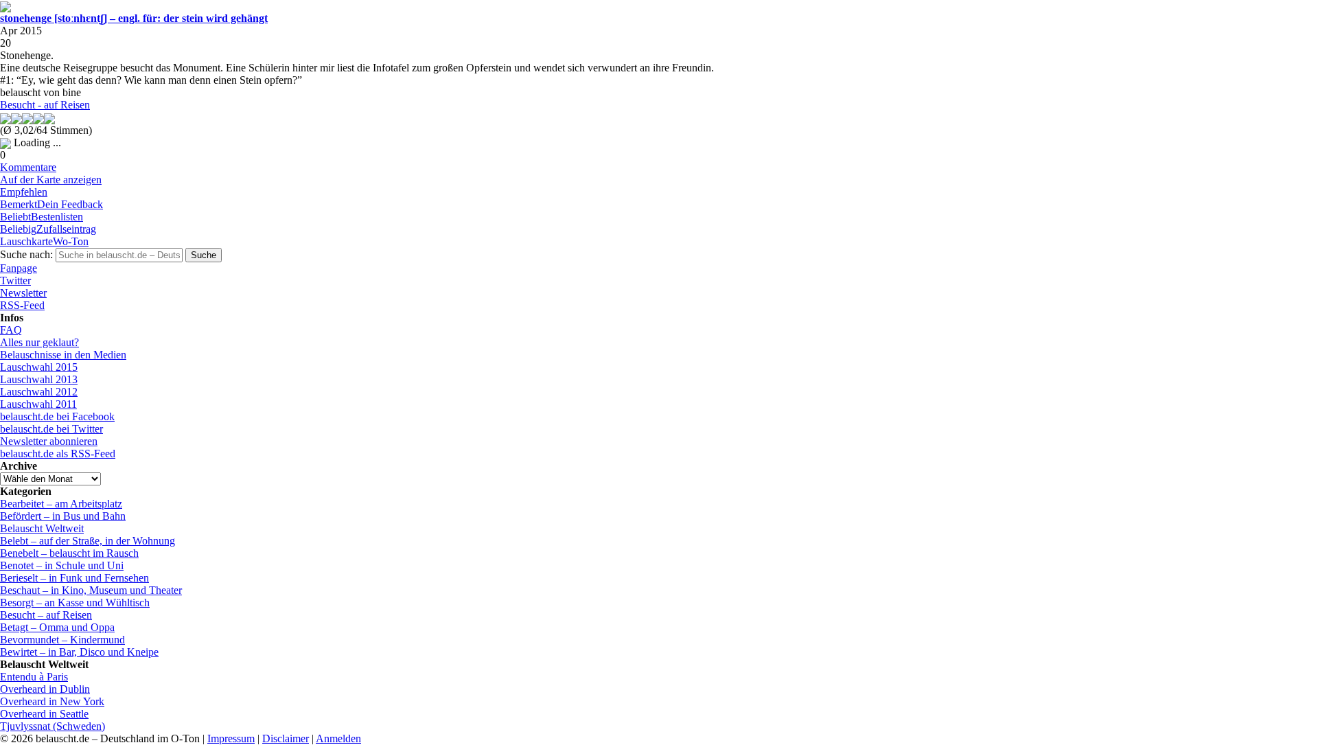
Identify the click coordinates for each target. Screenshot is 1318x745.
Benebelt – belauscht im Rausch (69, 553)
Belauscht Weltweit (42, 528)
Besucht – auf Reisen (46, 615)
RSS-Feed (22, 305)
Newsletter (23, 293)
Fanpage (18, 268)
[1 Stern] (5, 118)
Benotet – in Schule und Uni (62, 565)
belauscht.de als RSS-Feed (57, 453)
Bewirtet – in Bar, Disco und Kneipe (79, 652)
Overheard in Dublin (45, 689)
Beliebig (48, 229)
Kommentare (28, 167)
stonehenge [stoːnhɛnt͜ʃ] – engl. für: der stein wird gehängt (134, 18)
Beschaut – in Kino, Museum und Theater (91, 590)
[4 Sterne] (38, 118)
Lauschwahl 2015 (39, 367)
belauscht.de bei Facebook (57, 416)
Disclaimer (285, 738)
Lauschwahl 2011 (38, 404)
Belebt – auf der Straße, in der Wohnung (87, 541)
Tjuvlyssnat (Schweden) (52, 726)
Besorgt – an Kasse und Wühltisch (75, 602)
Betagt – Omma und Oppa (57, 627)
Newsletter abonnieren (48, 441)
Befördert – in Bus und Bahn (63, 516)
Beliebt (41, 216)
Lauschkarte (44, 241)
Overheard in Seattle (44, 714)
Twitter (15, 280)
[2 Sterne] (16, 118)
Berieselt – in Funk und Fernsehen (74, 578)
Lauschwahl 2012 (39, 392)
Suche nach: (26, 254)
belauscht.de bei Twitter (51, 429)
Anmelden (338, 738)
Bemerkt (51, 204)
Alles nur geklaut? (39, 342)
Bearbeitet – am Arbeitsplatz (61, 503)
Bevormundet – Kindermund (62, 639)
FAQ (11, 330)
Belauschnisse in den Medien (63, 354)
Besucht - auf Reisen (45, 105)
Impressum (231, 738)
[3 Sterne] (27, 118)
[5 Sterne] (49, 118)
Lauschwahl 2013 (39, 379)
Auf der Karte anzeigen (51, 179)
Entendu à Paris (34, 677)
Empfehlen (23, 192)
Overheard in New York (52, 701)
